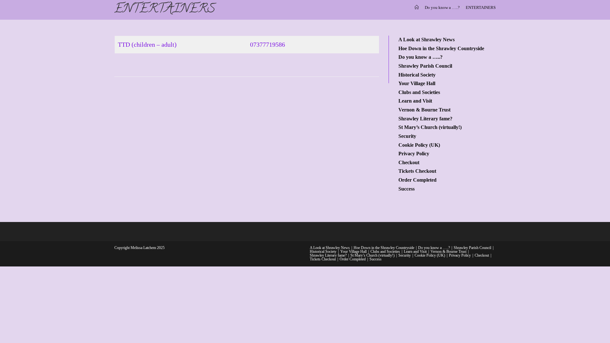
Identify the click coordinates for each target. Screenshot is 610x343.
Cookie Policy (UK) (419, 145)
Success (406, 189)
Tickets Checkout (417, 171)
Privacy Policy (413, 154)
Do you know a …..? (420, 57)
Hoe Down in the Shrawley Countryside (441, 48)
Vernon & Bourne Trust (424, 110)
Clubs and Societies (419, 92)
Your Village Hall (416, 83)
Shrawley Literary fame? (425, 119)
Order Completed (417, 180)
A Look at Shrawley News (426, 40)
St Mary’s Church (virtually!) (430, 127)
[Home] (417, 7)
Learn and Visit (415, 101)
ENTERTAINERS (481, 7)
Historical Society (417, 75)
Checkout (408, 162)
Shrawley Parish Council (425, 66)
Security (407, 136)
